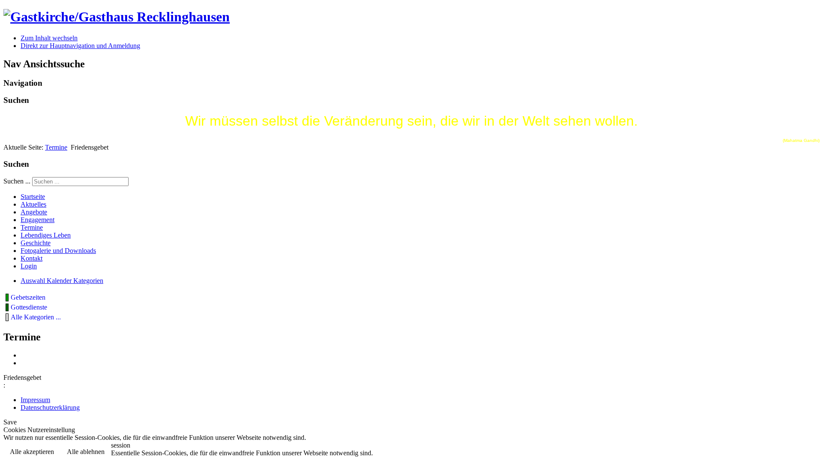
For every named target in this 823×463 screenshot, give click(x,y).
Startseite (33, 196)
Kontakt (31, 258)
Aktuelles (33, 204)
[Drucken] (24, 355)
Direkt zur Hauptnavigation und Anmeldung (80, 45)
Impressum (35, 399)
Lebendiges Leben (46, 235)
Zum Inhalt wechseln (49, 38)
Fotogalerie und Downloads (58, 250)
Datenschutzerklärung (50, 407)
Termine (56, 147)
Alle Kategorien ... (36, 317)
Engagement (37, 219)
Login (29, 266)
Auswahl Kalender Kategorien (62, 280)
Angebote (34, 212)
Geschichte (36, 243)
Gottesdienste (29, 307)
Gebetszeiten (28, 297)
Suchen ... (16, 181)
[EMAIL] (24, 363)
